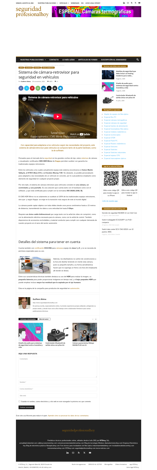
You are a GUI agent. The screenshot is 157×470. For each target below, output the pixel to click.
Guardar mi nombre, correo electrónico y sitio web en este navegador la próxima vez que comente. (56, 401)
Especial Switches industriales (115, 152)
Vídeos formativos (48, 67)
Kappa (26, 65)
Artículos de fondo (87, 59)
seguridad (48, 158)
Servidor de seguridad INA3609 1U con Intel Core (119, 213)
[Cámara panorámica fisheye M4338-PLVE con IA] (84, 332)
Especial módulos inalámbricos (115, 132)
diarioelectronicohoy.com (113, 443)
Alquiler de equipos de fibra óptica (116, 114)
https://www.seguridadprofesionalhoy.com (45, 302)
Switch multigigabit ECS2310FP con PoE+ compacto (117, 221)
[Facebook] (21, 88)
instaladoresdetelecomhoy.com (114, 209)
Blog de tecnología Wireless (94, 443)
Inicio (20, 65)
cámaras (59, 248)
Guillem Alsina (26, 81)
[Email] (49, 88)
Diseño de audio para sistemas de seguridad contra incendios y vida (31, 345)
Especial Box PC (110, 117)
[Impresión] (54, 88)
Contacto (54, 59)
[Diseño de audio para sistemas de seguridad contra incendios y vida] (31, 332)
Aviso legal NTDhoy (92, 3)
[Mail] (127, 3)
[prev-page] (93, 319)
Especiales (63, 3)
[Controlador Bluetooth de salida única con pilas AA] (58, 332)
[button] (137, 59)
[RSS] (131, 3)
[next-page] (96, 319)
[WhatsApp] (37, 88)
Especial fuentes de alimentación (116, 126)
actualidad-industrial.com (28, 443)
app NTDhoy (134, 464)
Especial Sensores (111, 147)
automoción (74, 288)
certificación (39, 248)
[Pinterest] (32, 88)
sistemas (84, 158)
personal (37, 67)
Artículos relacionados (28, 319)
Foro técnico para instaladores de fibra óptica (76, 446)
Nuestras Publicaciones (47, 3)
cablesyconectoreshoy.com (47, 443)
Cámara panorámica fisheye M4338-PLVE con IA (83, 344)
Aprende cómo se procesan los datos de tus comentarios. (68, 416)
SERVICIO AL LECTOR (95, 464)
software (59, 150)
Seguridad (28, 67)
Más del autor (44, 319)
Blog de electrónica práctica (36, 446)
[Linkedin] (124, 3)
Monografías (108, 464)
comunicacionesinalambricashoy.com (70, 443)
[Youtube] (139, 3)
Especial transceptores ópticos (115, 158)
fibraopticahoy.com (53, 446)
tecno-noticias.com (103, 448)
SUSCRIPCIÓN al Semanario (113, 59)
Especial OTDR (109, 138)
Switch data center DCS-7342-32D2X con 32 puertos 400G (117, 230)
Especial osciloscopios (112, 135)
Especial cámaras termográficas (115, 120)
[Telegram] (60, 88)
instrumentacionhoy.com (56, 448)
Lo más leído (68, 59)
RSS (82, 3)
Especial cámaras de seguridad (115, 123)
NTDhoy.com (69, 448)
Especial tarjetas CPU (112, 155)
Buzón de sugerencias (79, 464)
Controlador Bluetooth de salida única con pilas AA (55, 344)
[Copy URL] (66, 88)
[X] (135, 3)
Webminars (75, 3)
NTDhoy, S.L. (105, 440)
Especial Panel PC (111, 141)
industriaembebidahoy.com (102, 446)
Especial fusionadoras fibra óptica (116, 129)
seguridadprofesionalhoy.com (85, 448)
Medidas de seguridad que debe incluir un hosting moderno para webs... (126, 73)
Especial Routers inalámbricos (115, 144)
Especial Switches (110, 149)
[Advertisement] (78, 38)
